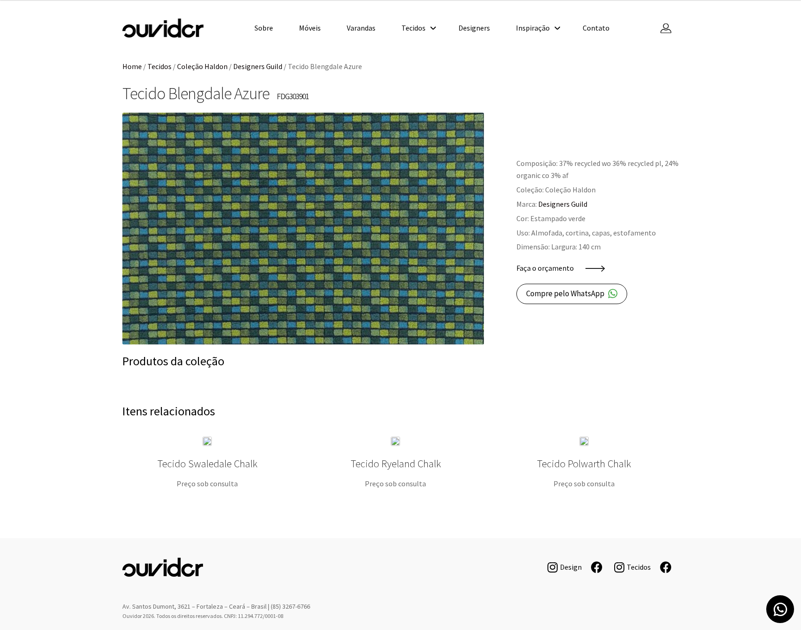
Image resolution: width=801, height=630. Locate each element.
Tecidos (413, 27)
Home (132, 66)
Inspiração (533, 27)
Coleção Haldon (202, 66)
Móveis (310, 27)
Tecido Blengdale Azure (162, 28)
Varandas (361, 27)
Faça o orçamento (545, 268)
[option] (303, 228)
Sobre (263, 27)
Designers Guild (257, 66)
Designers (474, 27)
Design (571, 567)
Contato (596, 27)
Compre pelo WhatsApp (565, 293)
